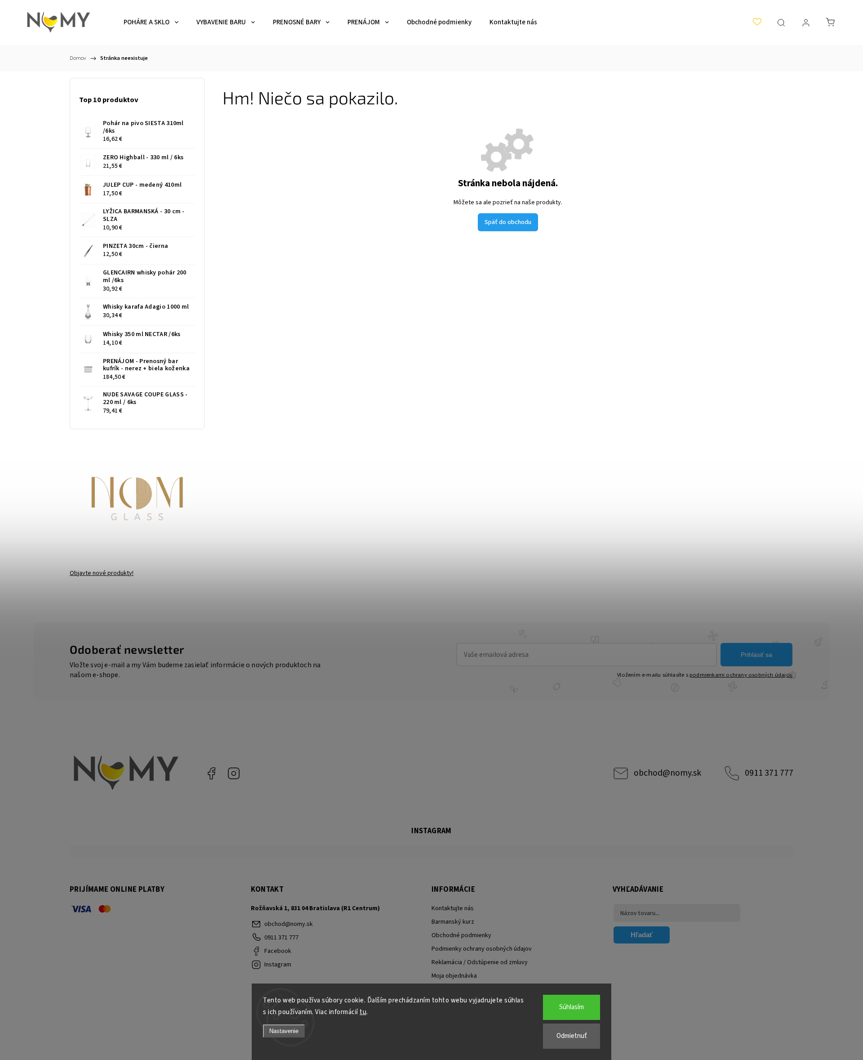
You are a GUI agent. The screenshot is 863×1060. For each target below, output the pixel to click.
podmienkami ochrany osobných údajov (741, 675)
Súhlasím (571, 1007)
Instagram (233, 773)
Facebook (211, 773)
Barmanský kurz (453, 921)
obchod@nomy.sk (667, 773)
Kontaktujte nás (453, 908)
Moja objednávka (454, 975)
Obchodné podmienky (461, 935)
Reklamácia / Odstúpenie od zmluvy (480, 962)
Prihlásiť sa (756, 654)
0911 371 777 (769, 773)
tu (363, 1012)
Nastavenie (283, 1031)
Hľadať (642, 935)
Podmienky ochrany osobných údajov (482, 948)
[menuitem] (151, 22)
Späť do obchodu (508, 222)
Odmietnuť (571, 1036)
